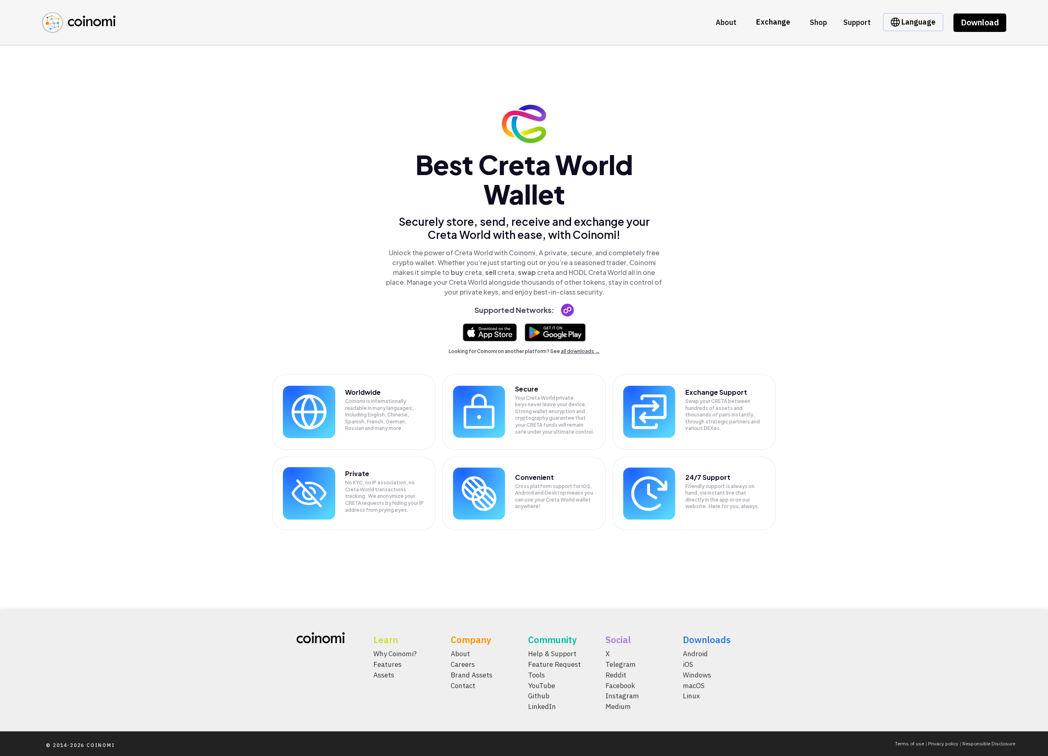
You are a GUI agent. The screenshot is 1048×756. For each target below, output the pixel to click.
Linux (691, 695)
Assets (383, 674)
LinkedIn (542, 706)
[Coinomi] (78, 28)
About (726, 22)
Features (387, 663)
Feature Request (554, 663)
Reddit (615, 674)
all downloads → (580, 351)
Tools (536, 674)
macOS (694, 685)
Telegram (620, 663)
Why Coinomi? (395, 653)
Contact (463, 685)
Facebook (620, 685)
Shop (818, 22)
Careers (463, 663)
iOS (688, 663)
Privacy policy (943, 743)
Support (857, 22)
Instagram (622, 695)
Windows (697, 674)
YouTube (541, 685)
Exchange (773, 22)
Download (980, 22)
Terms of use (909, 743)
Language (917, 22)
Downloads (707, 640)
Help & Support (552, 653)
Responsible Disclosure (988, 743)
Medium (618, 706)
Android (695, 653)
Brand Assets (471, 674)
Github (538, 695)
